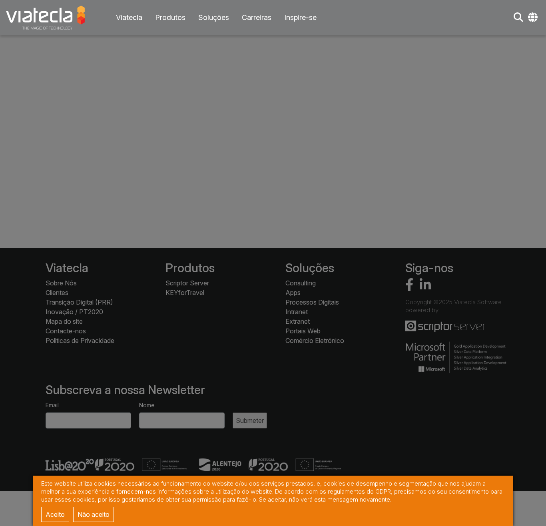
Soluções (213, 17)
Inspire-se (300, 17)
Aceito (55, 514)
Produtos (170, 17)
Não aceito (94, 514)
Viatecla (129, 17)
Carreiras (256, 17)
